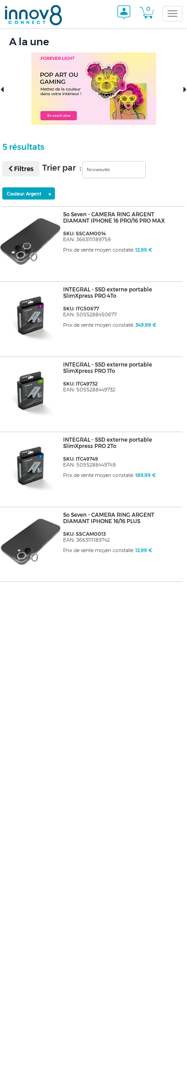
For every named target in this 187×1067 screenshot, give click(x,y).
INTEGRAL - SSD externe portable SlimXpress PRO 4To (107, 292)
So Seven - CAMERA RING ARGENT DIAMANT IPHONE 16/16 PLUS (108, 518)
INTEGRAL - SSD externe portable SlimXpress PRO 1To (107, 368)
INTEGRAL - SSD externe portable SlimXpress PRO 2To (107, 443)
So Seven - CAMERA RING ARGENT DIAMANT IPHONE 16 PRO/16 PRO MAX (114, 217)
